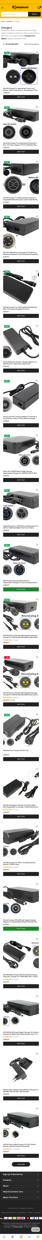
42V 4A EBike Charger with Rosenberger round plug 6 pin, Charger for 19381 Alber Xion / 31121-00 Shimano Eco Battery (20, 976)
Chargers (10, 21)
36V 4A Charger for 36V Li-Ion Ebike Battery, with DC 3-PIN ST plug (19, 863)
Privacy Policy (21, 1212)
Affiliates (37, 1212)
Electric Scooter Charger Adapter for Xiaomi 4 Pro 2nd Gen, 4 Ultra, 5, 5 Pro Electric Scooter (20, 417)
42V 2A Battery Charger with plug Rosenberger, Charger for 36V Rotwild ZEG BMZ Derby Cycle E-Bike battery (20, 694)
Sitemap (30, 1212)
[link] (37, 52)
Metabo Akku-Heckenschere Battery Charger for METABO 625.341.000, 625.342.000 (20, 1090)
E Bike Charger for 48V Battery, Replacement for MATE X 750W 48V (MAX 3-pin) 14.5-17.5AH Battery (21, 527)
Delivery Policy (13, 1208)
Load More (21, 1164)
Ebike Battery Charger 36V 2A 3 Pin (15, 750)
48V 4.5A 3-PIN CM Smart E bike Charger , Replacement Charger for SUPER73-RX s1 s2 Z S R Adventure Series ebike (20, 472)
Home (3, 21)
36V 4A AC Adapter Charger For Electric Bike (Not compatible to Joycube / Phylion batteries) (20, 806)
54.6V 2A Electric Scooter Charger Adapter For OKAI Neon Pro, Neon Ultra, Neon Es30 (20, 363)
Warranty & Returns (27, 1208)
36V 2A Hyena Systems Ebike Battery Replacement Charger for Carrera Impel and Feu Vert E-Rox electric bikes (20, 582)
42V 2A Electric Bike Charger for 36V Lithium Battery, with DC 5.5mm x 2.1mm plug (19, 1145)
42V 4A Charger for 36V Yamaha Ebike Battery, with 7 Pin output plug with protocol (20, 308)
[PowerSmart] (20, 8)
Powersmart (18, 1227)
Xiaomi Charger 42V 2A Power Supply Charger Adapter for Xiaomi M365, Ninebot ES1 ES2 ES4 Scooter (20, 921)
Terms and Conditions (8, 1212)
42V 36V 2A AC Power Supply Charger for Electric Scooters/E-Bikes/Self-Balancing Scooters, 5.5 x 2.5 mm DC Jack (21, 1033)
